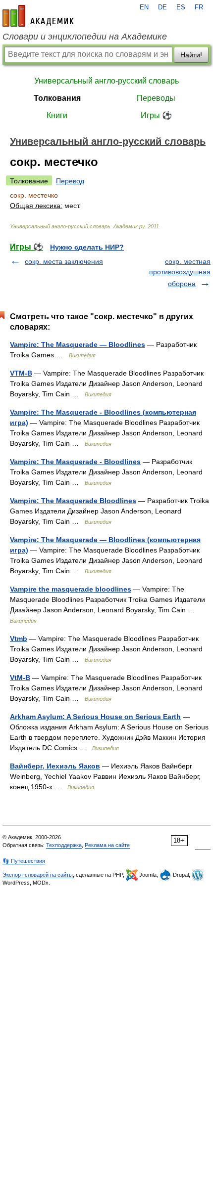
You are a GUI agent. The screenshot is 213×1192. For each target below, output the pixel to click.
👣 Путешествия (23, 861)
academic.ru (38, 16)
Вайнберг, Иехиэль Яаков (55, 766)
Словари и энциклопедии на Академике (84, 37)
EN (144, 7)
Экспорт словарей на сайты (37, 875)
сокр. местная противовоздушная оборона (180, 272)
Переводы (156, 98)
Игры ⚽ (156, 115)
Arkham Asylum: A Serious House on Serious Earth (95, 717)
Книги (57, 115)
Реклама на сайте (107, 845)
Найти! (191, 55)
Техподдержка (64, 845)
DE (162, 7)
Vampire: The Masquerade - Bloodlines (75, 462)
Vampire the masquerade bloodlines (70, 589)
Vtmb (18, 638)
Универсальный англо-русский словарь (106, 81)
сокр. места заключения (64, 261)
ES (180, 7)
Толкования (57, 98)
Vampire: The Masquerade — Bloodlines (77, 344)
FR (199, 7)
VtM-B (20, 677)
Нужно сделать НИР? (87, 247)
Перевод (70, 181)
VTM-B (21, 373)
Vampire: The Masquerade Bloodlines (73, 501)
